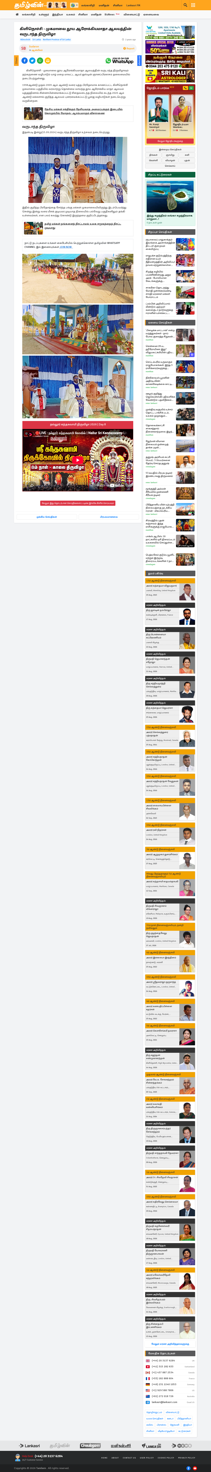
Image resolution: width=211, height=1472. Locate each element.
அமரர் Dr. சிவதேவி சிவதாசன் (162, 1177)
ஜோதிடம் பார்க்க (160, 88)
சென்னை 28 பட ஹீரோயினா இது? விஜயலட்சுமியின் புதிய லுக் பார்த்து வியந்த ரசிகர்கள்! (159, 349)
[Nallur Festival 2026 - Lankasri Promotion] (170, 61)
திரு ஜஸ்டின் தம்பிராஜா (158, 610)
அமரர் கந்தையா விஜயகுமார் (161, 585)
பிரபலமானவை (109, 516)
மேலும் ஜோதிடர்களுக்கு (170, 141)
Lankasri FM (133, 5)
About (115, 1458)
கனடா (170, 1418)
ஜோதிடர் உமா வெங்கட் (180, 125)
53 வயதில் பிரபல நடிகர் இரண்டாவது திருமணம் (159, 474)
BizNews (112, 14)
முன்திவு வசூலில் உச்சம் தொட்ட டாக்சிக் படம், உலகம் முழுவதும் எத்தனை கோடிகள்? (159, 412)
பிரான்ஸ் (161, 1424)
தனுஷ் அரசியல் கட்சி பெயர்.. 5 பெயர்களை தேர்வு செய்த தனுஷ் (158, 460)
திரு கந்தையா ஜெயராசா (159, 708)
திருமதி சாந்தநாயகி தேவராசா (162, 1153)
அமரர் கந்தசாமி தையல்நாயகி (162, 881)
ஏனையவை (151, 14)
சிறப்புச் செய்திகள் (160, 232)
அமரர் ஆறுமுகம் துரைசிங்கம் (162, 854)
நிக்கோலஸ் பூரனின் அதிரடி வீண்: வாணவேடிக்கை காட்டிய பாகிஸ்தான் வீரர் (160, 381)
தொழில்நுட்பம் (154, 1412)
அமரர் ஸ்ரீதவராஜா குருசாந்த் (161, 982)
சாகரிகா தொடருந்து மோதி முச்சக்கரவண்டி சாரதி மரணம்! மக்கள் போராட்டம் (158, 292)
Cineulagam (150, 419)
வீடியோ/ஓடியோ (166, 1431)
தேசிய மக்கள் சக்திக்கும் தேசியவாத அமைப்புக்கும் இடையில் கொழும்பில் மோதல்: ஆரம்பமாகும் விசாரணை (84, 111)
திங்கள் (153, 155)
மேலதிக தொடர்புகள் (161, 1353)
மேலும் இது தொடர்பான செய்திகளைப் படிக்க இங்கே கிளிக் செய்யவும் (78, 503)
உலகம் (70, 14)
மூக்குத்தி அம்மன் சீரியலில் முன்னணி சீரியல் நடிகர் (157, 492)
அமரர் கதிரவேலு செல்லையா (162, 1201)
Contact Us (129, 1458)
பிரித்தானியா (184, 1418)
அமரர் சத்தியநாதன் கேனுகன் (162, 781)
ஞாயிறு (170, 155)
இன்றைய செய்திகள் (170, 149)
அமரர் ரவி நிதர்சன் (156, 830)
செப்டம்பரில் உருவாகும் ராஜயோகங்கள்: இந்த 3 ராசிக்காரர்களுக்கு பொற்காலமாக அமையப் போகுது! (160, 365)
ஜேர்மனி (174, 1424)
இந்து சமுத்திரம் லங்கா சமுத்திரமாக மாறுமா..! (170, 217)
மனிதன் (104, 5)
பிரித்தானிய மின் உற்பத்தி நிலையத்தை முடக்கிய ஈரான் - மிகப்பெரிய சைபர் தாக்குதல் (160, 508)
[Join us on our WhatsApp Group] (119, 60)
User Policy (147, 1458)
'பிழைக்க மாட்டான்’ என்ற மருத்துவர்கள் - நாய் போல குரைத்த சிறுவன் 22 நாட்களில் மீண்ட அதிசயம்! (160, 333)
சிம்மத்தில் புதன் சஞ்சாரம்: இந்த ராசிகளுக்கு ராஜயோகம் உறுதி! (160, 523)
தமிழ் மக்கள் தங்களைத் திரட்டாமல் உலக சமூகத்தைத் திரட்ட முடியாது (83, 226)
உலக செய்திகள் (154, 1418)
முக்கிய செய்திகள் (47, 516)
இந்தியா (57, 14)
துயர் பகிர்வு (155, 573)
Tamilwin (41, 1468)
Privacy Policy (186, 1458)
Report (130, 48)
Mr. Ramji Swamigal (154, 125)
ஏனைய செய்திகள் (160, 322)
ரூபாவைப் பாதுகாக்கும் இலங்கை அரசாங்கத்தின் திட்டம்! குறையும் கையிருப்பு (160, 244)
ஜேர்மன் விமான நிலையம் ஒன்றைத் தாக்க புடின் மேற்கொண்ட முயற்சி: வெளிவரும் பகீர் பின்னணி (158, 444)
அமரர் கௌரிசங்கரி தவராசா (161, 1030)
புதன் (187, 160)
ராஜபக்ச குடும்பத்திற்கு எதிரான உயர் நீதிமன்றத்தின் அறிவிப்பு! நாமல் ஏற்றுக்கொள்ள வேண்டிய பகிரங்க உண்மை (160, 260)
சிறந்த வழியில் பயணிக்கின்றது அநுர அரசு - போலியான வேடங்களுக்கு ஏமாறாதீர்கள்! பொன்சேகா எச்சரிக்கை (159, 276)
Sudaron (34, 46)
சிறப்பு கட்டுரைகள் (160, 174)
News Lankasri (151, 387)
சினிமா (117, 5)
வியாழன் (170, 160)
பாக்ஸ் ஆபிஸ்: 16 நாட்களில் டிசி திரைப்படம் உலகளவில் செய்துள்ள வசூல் (160, 539)
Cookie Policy (166, 1458)
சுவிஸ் (149, 1424)
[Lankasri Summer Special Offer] (170, 46)
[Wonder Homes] (170, 32)
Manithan (149, 340)
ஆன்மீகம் (37, 50)
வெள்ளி (153, 160)
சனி (187, 155)
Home (104, 1458)
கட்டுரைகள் (184, 1431)
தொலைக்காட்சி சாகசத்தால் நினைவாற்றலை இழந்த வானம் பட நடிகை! (160, 428)
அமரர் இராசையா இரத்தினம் (161, 957)
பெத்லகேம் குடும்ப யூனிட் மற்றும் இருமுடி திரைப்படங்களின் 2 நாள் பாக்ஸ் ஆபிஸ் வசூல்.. (160, 558)
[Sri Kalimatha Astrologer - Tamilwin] (170, 76)
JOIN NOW (66, 247)
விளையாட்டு (132, 14)
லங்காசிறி (88, 5)
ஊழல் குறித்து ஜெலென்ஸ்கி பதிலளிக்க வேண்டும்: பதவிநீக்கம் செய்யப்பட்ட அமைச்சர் (160, 397)
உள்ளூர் (44, 14)
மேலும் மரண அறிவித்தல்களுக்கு (170, 1344)
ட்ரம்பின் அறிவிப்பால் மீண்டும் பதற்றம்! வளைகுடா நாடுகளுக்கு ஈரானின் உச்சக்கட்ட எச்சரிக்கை (159, 308)
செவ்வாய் (170, 165)
